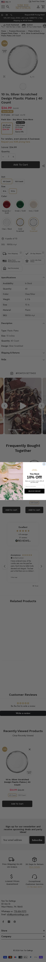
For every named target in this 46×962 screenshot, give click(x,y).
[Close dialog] (44, 464)
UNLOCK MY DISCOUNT (34, 491)
